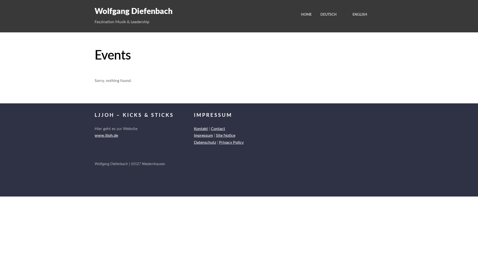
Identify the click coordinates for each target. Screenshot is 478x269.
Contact (218, 129)
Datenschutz (205, 142)
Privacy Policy (231, 142)
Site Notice (225, 135)
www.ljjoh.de (106, 135)
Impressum (203, 135)
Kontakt (201, 129)
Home (306, 14)
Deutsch (328, 14)
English (360, 14)
